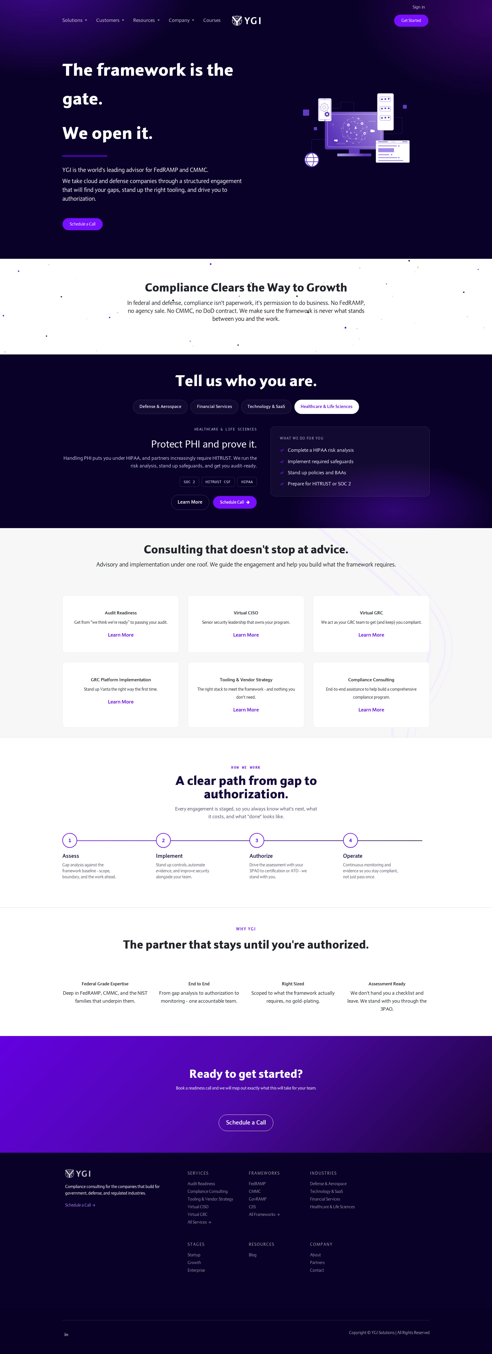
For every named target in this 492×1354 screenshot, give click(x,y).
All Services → (199, 1222)
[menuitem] (77, 20)
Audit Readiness (201, 1183)
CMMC (255, 1191)
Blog (253, 1255)
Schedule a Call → (80, 1205)
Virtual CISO (198, 1207)
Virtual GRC (198, 1214)
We (75, 133)
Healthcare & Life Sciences (326, 406)
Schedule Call (232, 502)
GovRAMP (257, 1199)
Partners (317, 1262)
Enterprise (196, 1270)
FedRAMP (257, 1183)
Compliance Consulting (208, 1191)
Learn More (190, 502)
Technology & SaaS (266, 406)
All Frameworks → (264, 1214)
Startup (194, 1255)
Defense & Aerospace (160, 406)
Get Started (411, 20)
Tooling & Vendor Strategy (210, 1199)
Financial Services (214, 406)
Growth (194, 1262)
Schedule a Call (82, 224)
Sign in (419, 7)
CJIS (252, 1207)
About (315, 1255)
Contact (317, 1270)
